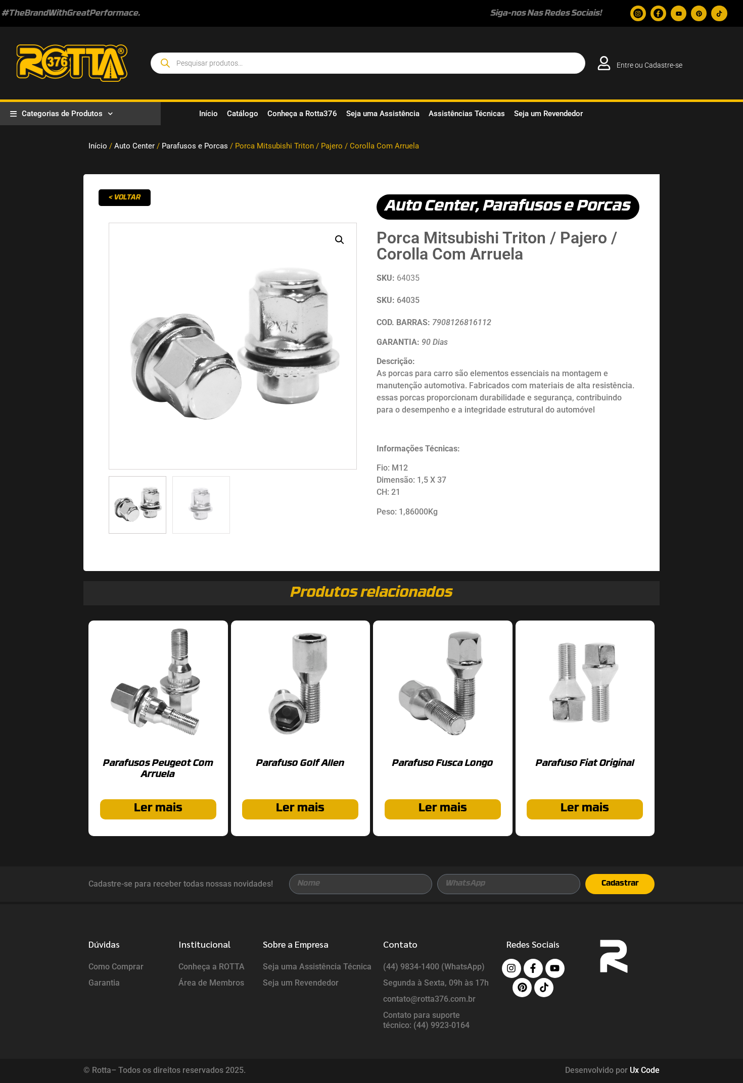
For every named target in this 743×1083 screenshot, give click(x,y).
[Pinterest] (699, 13)
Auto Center (134, 145)
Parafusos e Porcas (195, 145)
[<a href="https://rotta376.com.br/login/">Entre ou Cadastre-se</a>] (604, 63)
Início (208, 113)
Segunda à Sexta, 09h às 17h (436, 983)
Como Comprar (116, 966)
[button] (340, 240)
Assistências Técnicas (467, 113)
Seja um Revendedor (548, 113)
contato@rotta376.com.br (429, 999)
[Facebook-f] (658, 13)
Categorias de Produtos (62, 113)
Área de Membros (211, 983)
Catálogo (242, 113)
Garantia (104, 983)
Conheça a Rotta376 (302, 113)
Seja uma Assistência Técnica (317, 966)
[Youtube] (678, 13)
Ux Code (645, 1070)
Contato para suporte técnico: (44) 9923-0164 (426, 1020)
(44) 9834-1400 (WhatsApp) (434, 966)
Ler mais (158, 808)
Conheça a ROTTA (211, 966)
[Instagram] (638, 13)
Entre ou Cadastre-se (649, 65)
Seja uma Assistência (383, 113)
